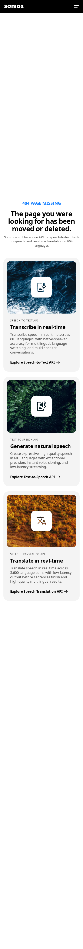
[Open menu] (76, 6)
